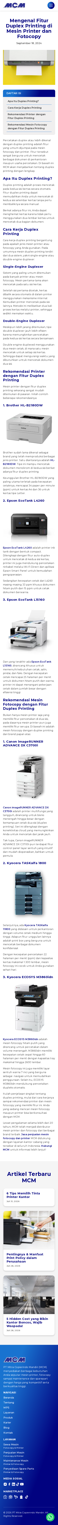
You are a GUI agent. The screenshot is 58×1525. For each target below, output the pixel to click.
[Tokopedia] (10, 1497)
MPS (6, 1407)
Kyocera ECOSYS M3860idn (20, 1039)
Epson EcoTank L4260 (17, 547)
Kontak (8, 1432)
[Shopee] (5, 1497)
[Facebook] (9, 1484)
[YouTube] (22, 1484)
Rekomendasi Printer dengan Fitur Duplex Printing (27, 116)
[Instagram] (5, 1484)
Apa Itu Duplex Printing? (24, 101)
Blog (6, 1427)
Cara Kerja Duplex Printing (25, 107)
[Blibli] (21, 1497)
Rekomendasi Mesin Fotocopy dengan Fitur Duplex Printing (27, 126)
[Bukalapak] (16, 1497)
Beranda (8, 1397)
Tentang (8, 1402)
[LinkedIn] (13, 1484)
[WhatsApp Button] (50, 1517)
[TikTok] (17, 1484)
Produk (8, 1417)
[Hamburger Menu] (51, 5)
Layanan (8, 1412)
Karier (7, 1422)
